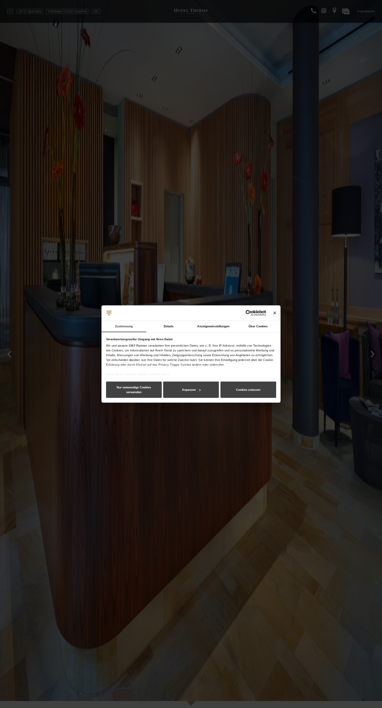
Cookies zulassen (248, 389)
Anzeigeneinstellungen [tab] (213, 326)
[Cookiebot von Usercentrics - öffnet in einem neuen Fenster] (248, 313)
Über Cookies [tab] (258, 326)
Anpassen (189, 389)
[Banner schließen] (274, 313)
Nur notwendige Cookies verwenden (134, 390)
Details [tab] (168, 326)
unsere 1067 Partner (132, 345)
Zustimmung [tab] (124, 326)
